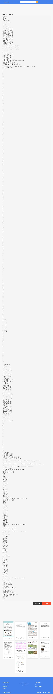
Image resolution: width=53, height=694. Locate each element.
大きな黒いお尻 (32, 656)
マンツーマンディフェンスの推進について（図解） (20, 671)
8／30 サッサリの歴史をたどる (45, 656)
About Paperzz (5, 686)
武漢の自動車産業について (33, 637)
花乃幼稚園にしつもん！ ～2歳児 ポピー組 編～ (20, 651)
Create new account (38, 686)
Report (46, 603)
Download (38, 603)
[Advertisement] (26, 8)
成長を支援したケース (8, 638)
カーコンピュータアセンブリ (8, 657)
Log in (36, 684)
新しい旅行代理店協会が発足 (45, 637)
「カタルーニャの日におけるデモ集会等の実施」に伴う (20, 638)
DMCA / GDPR (44, 692)
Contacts (4, 688)
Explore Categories (6, 684)
